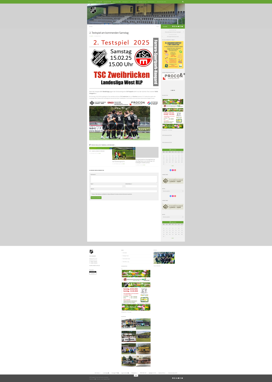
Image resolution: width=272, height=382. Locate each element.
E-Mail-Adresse (128, 184)
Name (92, 184)
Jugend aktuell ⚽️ (116, 1)
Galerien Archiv (151, 1)
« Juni (172, 165)
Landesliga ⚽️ (99, 1)
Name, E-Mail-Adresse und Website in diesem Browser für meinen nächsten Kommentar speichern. (112, 194)
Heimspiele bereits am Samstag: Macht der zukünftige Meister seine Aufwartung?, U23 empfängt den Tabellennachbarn (145, 161)
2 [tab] (172, 90)
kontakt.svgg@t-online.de (94, 265)
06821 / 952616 (94, 263)
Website (92, 188)
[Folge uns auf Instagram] (180, 26)
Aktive (90, 26)
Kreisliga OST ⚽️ (107, 1)
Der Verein (90, 1)
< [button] (184, 74)
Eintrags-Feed (125, 255)
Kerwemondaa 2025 (161, 1)
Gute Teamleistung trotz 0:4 (118, 161)
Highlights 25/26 (142, 1)
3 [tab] (174, 90)
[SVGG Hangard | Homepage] (93, 10)
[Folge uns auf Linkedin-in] (176, 26)
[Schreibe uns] (182, 26)
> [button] (181, 74)
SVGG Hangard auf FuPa (167, 135)
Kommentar (93, 174)
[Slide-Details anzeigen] (172, 81)
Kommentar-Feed (126, 258)
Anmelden (125, 252)
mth (92, 36)
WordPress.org (126, 261)
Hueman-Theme (107, 379)
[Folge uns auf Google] (174, 26)
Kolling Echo (125, 1)
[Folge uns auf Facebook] (173, 26)
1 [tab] (171, 90)
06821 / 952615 (94, 261)
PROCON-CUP (134, 1)
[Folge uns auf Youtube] (178, 26)
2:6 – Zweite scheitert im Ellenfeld (96, 151)
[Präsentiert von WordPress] (95, 379)
